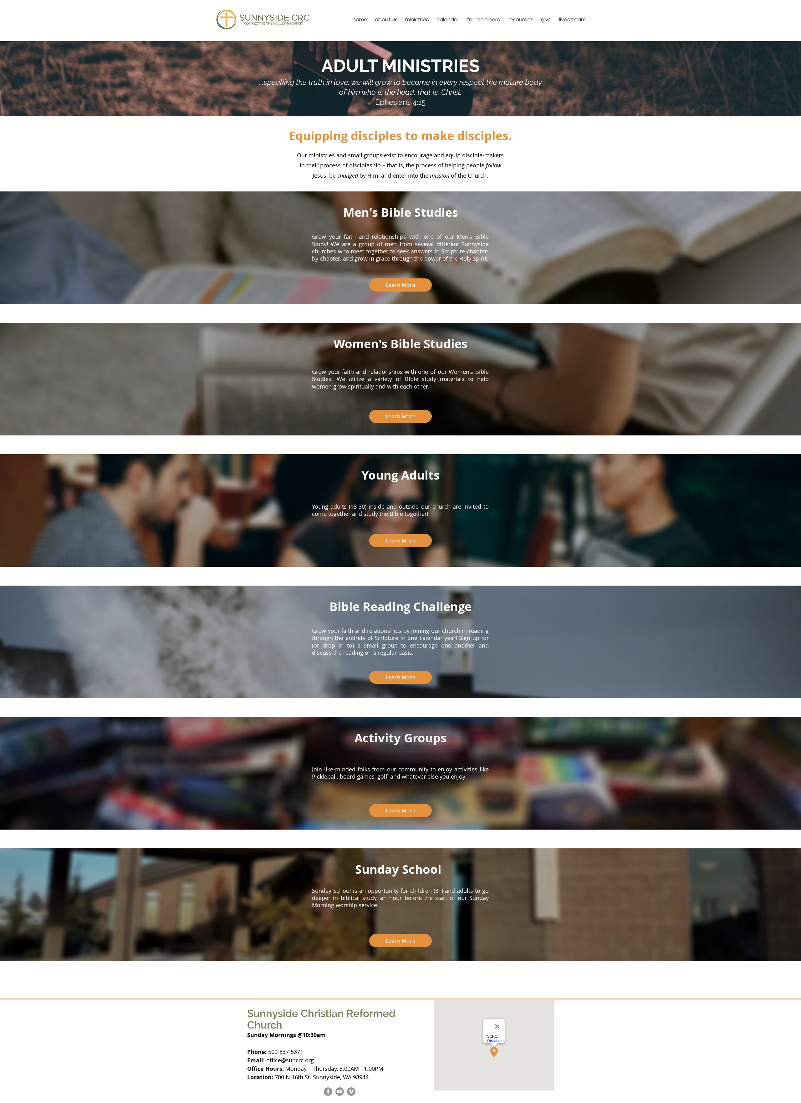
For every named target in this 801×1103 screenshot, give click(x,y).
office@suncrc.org (290, 1060)
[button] (386, 19)
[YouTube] (339, 1091)
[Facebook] (328, 1091)
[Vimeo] (351, 1091)
